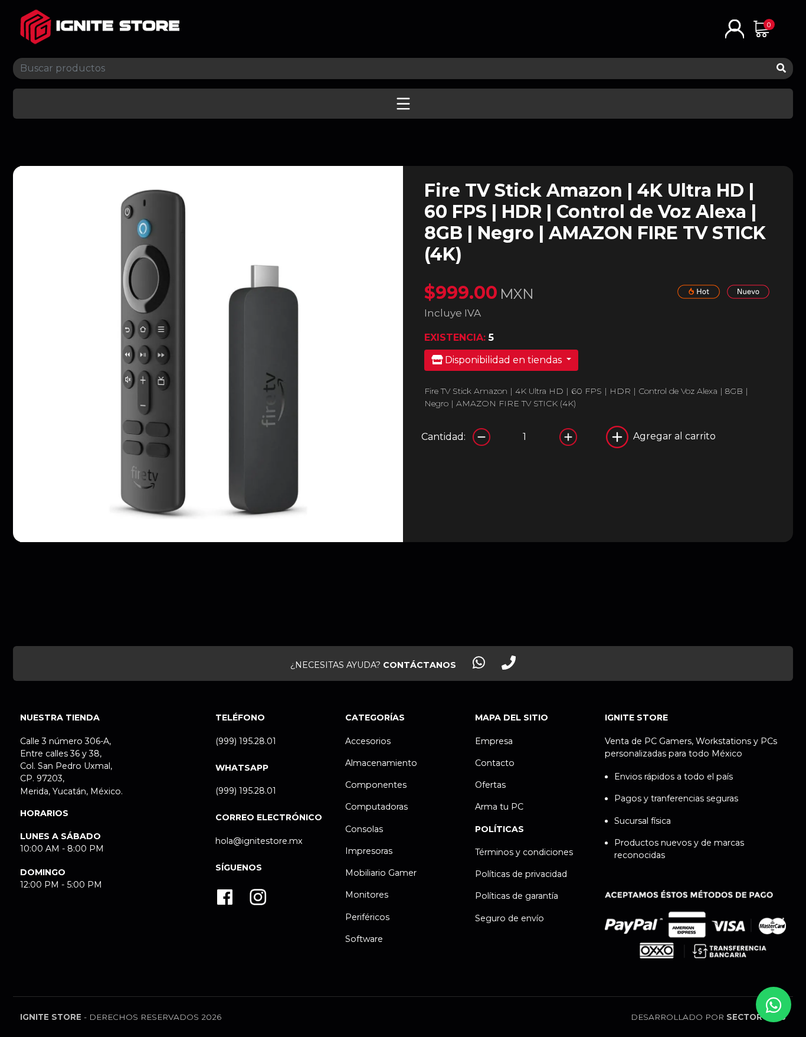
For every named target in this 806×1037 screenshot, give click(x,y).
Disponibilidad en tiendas (503, 360)
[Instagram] (257, 898)
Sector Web (756, 1017)
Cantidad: (443, 436)
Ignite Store (50, 1017)
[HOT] (698, 290)
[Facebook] (224, 898)
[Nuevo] (748, 290)
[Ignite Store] (99, 26)
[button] (734, 28)
